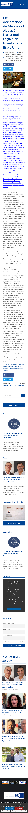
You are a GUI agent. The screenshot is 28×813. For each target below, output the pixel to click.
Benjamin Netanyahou (16, 56)
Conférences (10, 484)
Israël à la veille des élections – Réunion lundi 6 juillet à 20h (13, 712)
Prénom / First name (8, 623)
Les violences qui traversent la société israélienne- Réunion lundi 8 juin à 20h (13, 738)
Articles (21, 52)
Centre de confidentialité (19, 802)
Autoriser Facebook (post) (14, 609)
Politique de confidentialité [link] (19, 811)
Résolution (18, 60)
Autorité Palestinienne (11, 54)
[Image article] (14, 424)
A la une (5, 484)
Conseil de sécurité (10, 58)
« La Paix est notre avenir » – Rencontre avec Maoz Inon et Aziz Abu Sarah (13, 766)
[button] (21, 4)
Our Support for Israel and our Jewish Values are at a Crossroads (13, 435)
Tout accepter (10, 808)
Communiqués (6, 439)
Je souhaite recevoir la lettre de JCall (14, 642)
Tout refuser (19, 808)
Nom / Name (6, 629)
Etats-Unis (19, 58)
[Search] (23, 395)
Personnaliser (6, 811)
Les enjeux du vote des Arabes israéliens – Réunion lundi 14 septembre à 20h (13, 479)
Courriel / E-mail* (7, 635)
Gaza (6, 60)
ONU (13, 60)
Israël (9, 60)
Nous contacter (5, 802)
